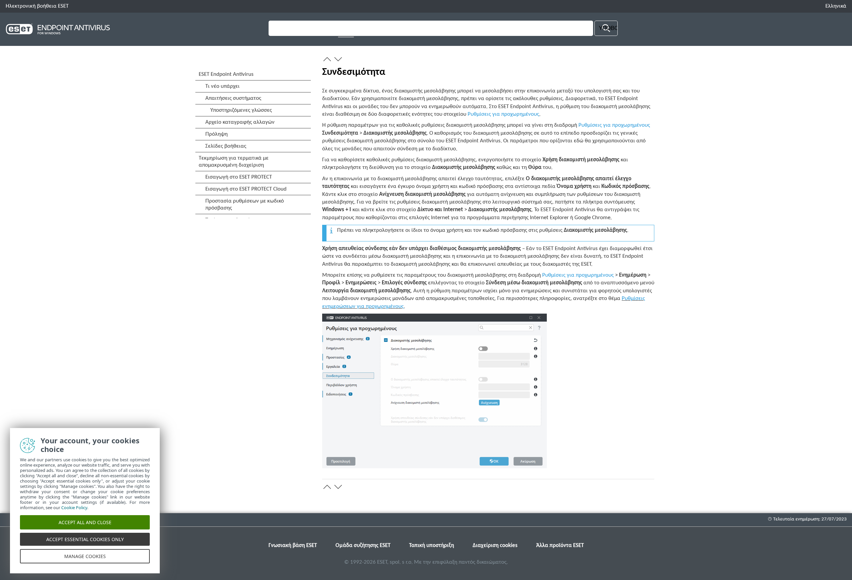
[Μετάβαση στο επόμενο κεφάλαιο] (338, 59)
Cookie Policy (74, 507)
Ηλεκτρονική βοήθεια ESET (37, 6)
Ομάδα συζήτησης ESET (362, 545)
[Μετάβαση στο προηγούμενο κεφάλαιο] (327, 59)
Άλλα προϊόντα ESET (560, 545)
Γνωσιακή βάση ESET (293, 545)
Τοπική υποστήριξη (431, 545)
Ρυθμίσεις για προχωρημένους (503, 114)
